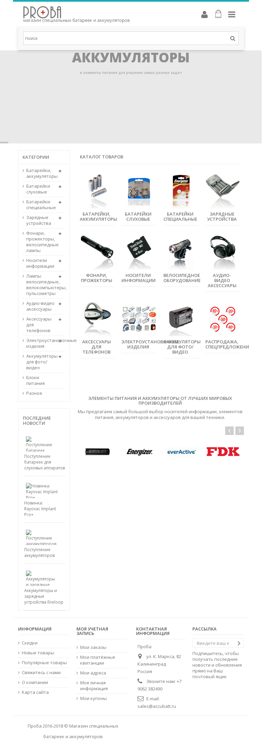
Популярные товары (44, 663)
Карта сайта (35, 692)
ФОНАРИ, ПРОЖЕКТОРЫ (96, 277)
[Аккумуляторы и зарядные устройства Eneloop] (37, 578)
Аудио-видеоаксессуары (222, 280)
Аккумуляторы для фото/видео (40, 362)
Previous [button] (229, 430)
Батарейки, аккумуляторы (40, 173)
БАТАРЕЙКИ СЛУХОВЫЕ (138, 216)
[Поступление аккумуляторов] (37, 537)
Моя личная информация (94, 685)
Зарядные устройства (38, 220)
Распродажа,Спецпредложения (228, 344)
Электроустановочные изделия (150, 344)
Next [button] (239, 430)
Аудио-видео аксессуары (40, 306)
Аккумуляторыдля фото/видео (182, 347)
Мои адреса (93, 673)
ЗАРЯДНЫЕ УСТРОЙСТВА (222, 216)
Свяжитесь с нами (41, 672)
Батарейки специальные (40, 205)
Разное (34, 393)
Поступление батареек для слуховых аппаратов (44, 462)
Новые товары (38, 653)
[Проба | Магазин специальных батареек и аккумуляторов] (101, 14)
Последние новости (37, 420)
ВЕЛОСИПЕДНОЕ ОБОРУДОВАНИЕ (182, 277)
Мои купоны (93, 698)
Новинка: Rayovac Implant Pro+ (40, 508)
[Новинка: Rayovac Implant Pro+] (37, 490)
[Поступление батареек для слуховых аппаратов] (37, 444)
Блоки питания (35, 380)
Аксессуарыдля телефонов (96, 347)
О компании (35, 682)
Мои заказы (93, 647)
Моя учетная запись (92, 631)
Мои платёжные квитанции (97, 660)
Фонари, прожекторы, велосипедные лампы (40, 241)
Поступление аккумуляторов (39, 552)
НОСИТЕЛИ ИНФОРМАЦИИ (138, 277)
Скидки (30, 643)
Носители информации (40, 263)
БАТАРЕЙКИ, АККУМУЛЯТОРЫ (98, 216)
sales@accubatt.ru (156, 706)
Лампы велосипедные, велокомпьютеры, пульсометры (40, 284)
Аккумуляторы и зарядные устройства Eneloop (43, 596)
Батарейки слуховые (38, 189)
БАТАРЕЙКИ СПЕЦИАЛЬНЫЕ (180, 216)
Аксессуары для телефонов (39, 324)
